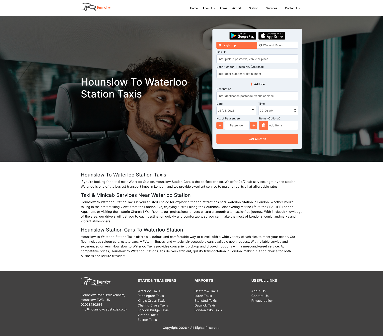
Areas (223, 8)
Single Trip (229, 45)
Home (194, 8)
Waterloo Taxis (149, 291)
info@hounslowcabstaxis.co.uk (104, 309)
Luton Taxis (203, 296)
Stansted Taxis (205, 300)
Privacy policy (262, 300)
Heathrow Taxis (206, 291)
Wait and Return (273, 45)
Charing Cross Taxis (153, 305)
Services (271, 8)
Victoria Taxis (148, 315)
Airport (236, 8)
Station (253, 8)
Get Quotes (257, 139)
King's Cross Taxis (151, 300)
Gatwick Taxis (205, 305)
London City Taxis (208, 310)
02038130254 (91, 304)
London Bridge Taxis (153, 310)
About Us (208, 8)
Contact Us (292, 8)
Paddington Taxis (151, 296)
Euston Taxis (147, 320)
